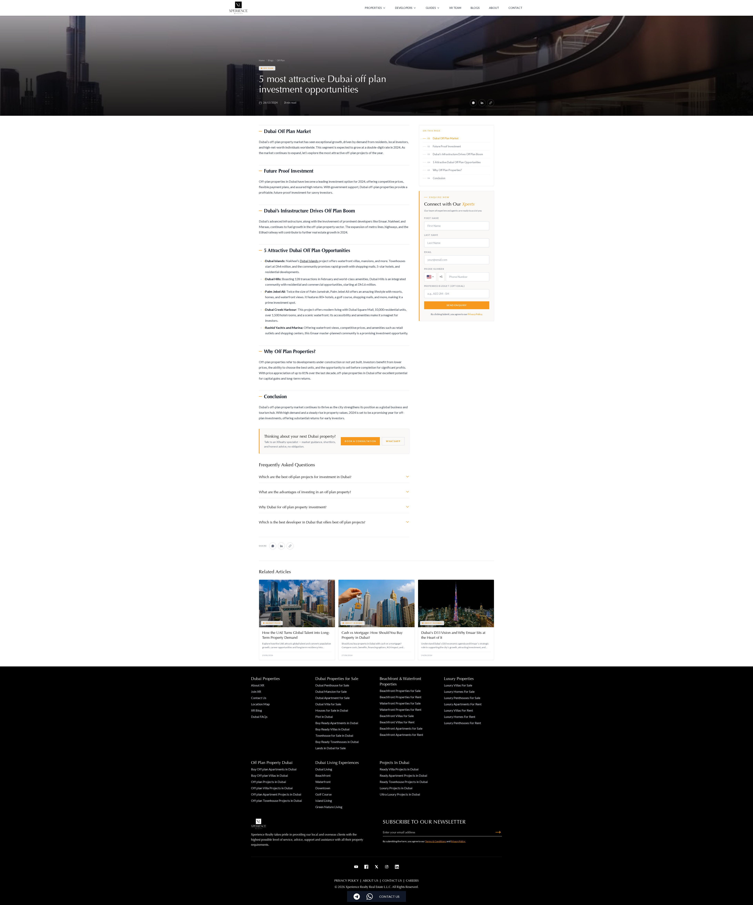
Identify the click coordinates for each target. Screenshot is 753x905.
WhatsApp (393, 441)
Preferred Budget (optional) (444, 286)
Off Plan (281, 60)
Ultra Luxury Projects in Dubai (400, 794)
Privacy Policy (475, 314)
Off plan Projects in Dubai (268, 782)
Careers (412, 881)
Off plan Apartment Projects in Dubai (276, 794)
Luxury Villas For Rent (458, 710)
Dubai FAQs (259, 716)
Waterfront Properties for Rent (400, 709)
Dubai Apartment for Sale (332, 698)
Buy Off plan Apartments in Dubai (273, 769)
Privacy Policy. (458, 841)
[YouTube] (356, 867)
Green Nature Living (328, 807)
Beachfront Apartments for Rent (401, 734)
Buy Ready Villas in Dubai (332, 729)
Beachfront (323, 775)
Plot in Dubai (324, 716)
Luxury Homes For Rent (459, 716)
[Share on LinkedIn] (482, 102)
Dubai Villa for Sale (328, 704)
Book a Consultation (360, 441)
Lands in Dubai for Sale (330, 748)
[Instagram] (387, 867)
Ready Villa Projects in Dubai (399, 769)
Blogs (271, 60)
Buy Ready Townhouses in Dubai (337, 742)
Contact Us (258, 698)
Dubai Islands (309, 261)
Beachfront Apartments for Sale (401, 728)
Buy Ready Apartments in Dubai (336, 723)
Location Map (260, 704)
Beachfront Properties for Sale (400, 691)
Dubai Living (323, 769)
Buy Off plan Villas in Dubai (269, 775)
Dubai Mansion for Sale (331, 691)
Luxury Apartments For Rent (463, 704)
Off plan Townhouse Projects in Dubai (276, 800)
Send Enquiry (457, 305)
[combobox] (430, 276)
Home (262, 60)
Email (428, 252)
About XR (257, 685)
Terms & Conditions (435, 841)
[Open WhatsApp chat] (369, 896)
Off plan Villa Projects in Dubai (272, 788)
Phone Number (434, 269)
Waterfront (323, 782)
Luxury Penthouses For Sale (462, 698)
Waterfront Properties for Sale (400, 703)
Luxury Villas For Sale (458, 685)
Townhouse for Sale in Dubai (334, 735)
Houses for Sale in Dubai (331, 710)
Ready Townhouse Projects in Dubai (404, 782)
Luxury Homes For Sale (459, 691)
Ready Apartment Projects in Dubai (403, 775)
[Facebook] (366, 867)
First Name (431, 218)
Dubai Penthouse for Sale (332, 685)
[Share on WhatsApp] (473, 102)
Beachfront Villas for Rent (397, 722)
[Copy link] (490, 102)
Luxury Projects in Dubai (396, 788)
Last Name (431, 235)
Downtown (322, 788)
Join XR (256, 691)
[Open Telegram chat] (357, 896)
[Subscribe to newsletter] (498, 832)
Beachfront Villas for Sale (397, 716)
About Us (370, 881)
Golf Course (323, 794)
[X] (376, 867)
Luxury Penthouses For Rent (462, 723)
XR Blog (256, 710)
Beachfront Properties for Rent (400, 697)
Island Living (323, 800)
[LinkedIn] (397, 867)
